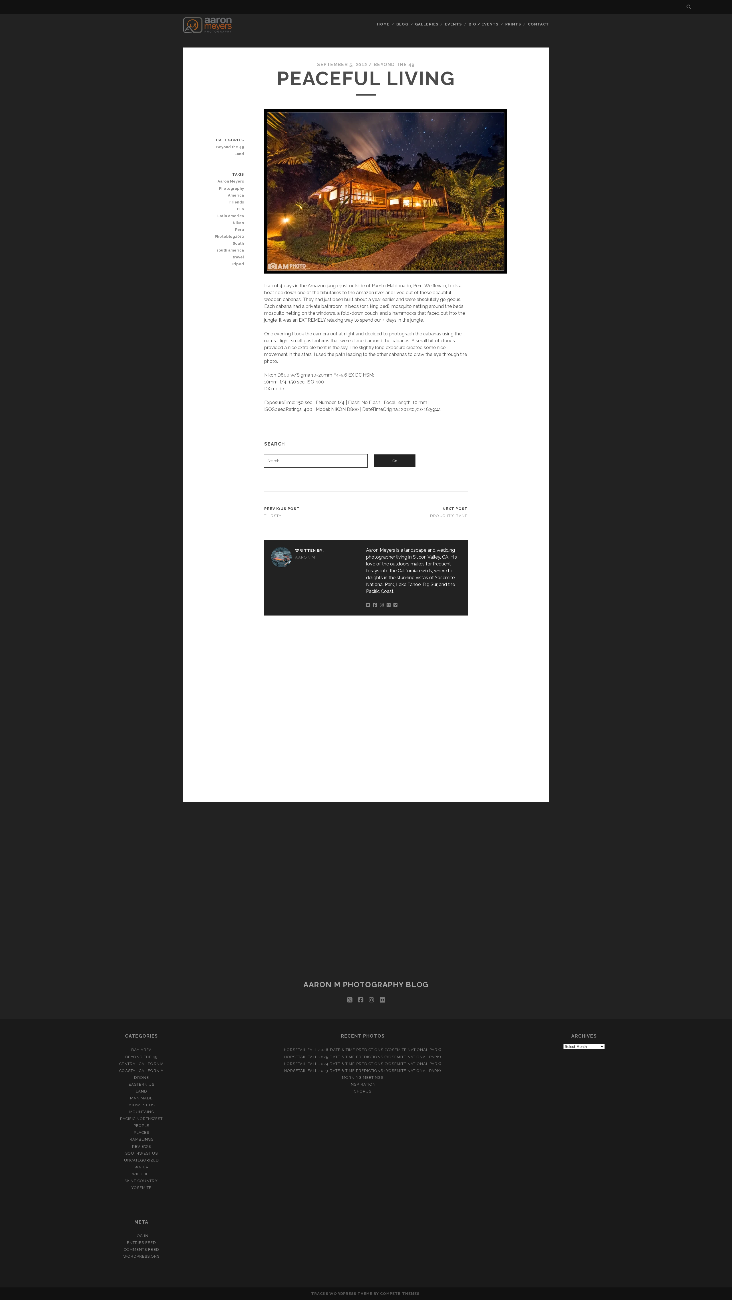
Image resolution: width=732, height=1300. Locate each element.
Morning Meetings (363, 1077)
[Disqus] (366, 707)
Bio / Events (484, 24)
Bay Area (141, 1050)
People (141, 1125)
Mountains (141, 1112)
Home (383, 24)
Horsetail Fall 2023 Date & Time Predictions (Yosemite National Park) (362, 1071)
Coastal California (141, 1071)
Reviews (141, 1146)
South (238, 243)
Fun (240, 209)
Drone (141, 1077)
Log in (141, 1236)
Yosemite (141, 1188)
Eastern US (141, 1084)
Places (141, 1132)
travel (238, 257)
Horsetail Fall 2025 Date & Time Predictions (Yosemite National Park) (362, 1057)
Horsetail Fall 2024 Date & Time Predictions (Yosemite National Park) (362, 1064)
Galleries (426, 24)
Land (239, 154)
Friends (236, 202)
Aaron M (305, 557)
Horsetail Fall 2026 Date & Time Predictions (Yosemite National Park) (363, 1050)
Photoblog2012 (229, 236)
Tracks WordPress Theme (341, 1293)
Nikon (238, 223)
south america (230, 250)
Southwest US (141, 1153)
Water (141, 1167)
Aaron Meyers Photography (231, 184)
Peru (239, 229)
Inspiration (362, 1084)
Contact (538, 24)
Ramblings (142, 1139)
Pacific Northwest (141, 1119)
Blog (402, 24)
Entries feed (141, 1242)
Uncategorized (141, 1160)
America (236, 195)
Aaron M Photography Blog (365, 984)
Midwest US (141, 1105)
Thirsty (273, 516)
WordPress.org (141, 1256)
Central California (141, 1064)
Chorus (362, 1091)
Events (453, 24)
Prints (513, 24)
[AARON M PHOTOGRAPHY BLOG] (207, 30)
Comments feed (141, 1249)
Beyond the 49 (394, 64)
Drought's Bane (449, 516)
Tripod (237, 264)
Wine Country (141, 1181)
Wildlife (141, 1174)
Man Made (141, 1098)
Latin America (230, 216)
